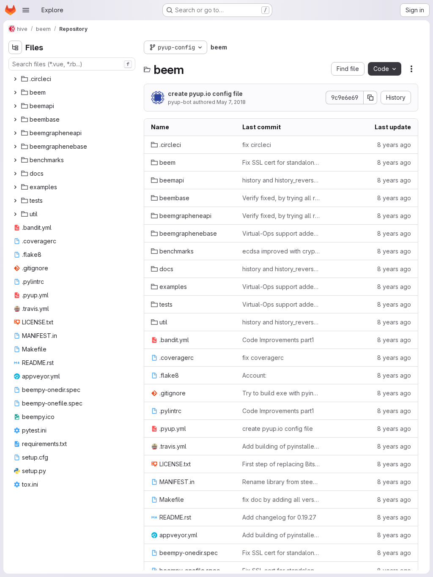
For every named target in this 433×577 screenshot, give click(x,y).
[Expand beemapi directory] (15, 106)
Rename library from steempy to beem (281, 481)
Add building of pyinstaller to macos (281, 446)
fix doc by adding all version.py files (281, 499)
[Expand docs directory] (15, 174)
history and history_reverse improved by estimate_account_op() (281, 180)
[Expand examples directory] (15, 187)
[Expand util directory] (15, 214)
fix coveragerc (263, 357)
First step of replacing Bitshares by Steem (281, 464)
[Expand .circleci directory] (15, 79)
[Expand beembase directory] (15, 119)
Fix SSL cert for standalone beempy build (281, 162)
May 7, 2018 (231, 102)
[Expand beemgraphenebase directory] (15, 147)
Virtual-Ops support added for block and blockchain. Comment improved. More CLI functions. (281, 233)
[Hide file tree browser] (15, 47)
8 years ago (394, 144)
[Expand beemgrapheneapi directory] (15, 133)
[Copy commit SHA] (370, 97)
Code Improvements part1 (278, 339)
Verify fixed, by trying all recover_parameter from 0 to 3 (281, 197)
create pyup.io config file (205, 93)
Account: (254, 375)
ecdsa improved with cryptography (281, 251)
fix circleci (256, 144)
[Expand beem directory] (15, 92)
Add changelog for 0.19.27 (279, 517)
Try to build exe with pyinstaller (281, 393)
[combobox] (71, 64)
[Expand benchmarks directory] (15, 160)
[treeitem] (72, 79)
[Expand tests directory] (15, 201)
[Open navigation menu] (26, 10)
